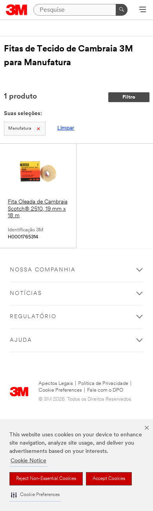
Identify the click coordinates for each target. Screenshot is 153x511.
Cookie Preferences (60, 390)
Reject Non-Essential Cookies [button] (46, 478)
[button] (35, 495)
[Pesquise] (122, 10)
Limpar (65, 128)
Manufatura (19, 128)
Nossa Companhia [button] (43, 270)
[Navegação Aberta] (142, 10)
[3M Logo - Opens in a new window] (16, 10)
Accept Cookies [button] (109, 478)
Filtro (128, 97)
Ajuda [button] (21, 340)
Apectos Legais (55, 383)
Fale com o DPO (105, 390)
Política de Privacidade (103, 383)
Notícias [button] (26, 294)
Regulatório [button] (33, 317)
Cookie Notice (28, 461)
